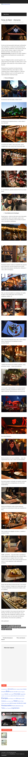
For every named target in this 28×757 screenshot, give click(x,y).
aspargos (18, 689)
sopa (22, 705)
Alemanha (12, 625)
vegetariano (15, 708)
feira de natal (21, 627)
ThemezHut (3, 755)
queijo (14, 703)
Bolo (8, 691)
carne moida (10, 694)
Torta (3, 708)
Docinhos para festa (20, 695)
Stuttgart (8, 629)
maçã (12, 701)
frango (11, 698)
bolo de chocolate (14, 691)
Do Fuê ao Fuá (12, 752)
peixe (6, 703)
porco (11, 703)
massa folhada (8, 701)
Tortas (6, 708)
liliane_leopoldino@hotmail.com (16, 22)
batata (24, 689)
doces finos (13, 695)
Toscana (9, 708)
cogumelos (23, 694)
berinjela (3, 691)
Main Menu (6, 14)
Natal (3, 629)
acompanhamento (4, 689)
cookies (2, 695)
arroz (15, 689)
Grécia (14, 698)
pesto (8, 703)
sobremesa (18, 705)
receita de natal (21, 703)
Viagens (18, 625)
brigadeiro (19, 691)
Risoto (13, 705)
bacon (21, 689)
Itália (17, 698)
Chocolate (17, 694)
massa (3, 701)
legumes (20, 698)
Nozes (19, 701)
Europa (15, 627)
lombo (23, 698)
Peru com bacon (21, 637)
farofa (9, 698)
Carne (6, 694)
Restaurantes (6, 705)
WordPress (12, 753)
